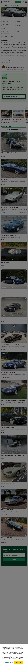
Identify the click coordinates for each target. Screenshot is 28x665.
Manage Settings (9, 662)
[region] (14, 654)
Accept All (18, 662)
